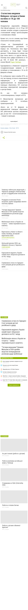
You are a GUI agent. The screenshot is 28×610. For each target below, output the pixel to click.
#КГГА (17, 128)
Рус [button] (5, 8)
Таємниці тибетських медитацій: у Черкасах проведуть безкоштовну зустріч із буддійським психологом (14, 191)
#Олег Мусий (12, 128)
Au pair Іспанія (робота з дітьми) (13, 454)
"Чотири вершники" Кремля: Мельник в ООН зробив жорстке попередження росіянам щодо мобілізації (13, 212)
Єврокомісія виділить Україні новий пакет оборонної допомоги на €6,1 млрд (13, 254)
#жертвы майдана (4, 128)
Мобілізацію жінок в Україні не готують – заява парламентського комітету (13, 223)
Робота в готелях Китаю (10, 505)
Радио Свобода (15, 62)
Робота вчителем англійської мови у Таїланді (12, 462)
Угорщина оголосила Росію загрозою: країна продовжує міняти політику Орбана (14, 201)
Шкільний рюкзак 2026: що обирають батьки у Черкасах (12, 244)
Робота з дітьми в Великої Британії (11, 526)
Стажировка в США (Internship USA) (12, 484)
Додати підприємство (14, 385)
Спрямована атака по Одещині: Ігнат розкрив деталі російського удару (13, 265)
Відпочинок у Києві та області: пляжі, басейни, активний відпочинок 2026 (12, 233)
